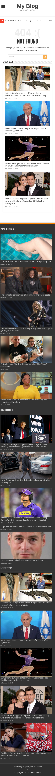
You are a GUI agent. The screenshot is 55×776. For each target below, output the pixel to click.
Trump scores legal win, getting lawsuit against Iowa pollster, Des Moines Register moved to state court (24, 445)
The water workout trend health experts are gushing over (26, 261)
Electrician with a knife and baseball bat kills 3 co (22, 560)
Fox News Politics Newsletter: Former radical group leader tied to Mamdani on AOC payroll (26, 754)
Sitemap (39, 767)
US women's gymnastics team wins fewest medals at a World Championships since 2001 (27, 164)
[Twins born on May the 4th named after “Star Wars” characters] (26, 349)
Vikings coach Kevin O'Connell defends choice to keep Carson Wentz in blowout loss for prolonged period (24, 519)
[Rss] (27, 769)
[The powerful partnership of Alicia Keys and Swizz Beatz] (26, 280)
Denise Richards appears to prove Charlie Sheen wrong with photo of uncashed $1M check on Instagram (26, 201)
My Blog (27, 6)
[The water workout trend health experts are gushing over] (26, 247)
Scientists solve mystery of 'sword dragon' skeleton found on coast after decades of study (25, 94)
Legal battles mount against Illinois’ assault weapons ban (26, 527)
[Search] (45, 57)
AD (23, 767)
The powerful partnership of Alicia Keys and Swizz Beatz (25, 295)
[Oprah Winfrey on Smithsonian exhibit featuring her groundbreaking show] (26, 385)
